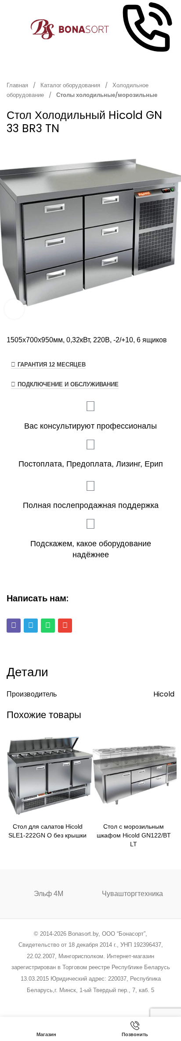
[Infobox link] (146, 29)
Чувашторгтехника (132, 893)
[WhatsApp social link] (101, 1001)
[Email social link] (68, 1001)
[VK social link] (112, 1001)
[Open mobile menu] (10, 29)
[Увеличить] (14, 309)
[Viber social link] (135, 1001)
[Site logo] (70, 29)
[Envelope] (65, 626)
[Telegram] (31, 626)
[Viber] (14, 626)
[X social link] (56, 1001)
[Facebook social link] (45, 1001)
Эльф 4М (48, 893)
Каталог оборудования (70, 85)
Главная (18, 85)
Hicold (163, 694)
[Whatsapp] (48, 626)
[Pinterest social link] (79, 1001)
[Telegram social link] (123, 1001)
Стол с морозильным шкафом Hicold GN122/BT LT (134, 835)
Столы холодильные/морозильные (106, 95)
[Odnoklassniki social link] (90, 1001)
